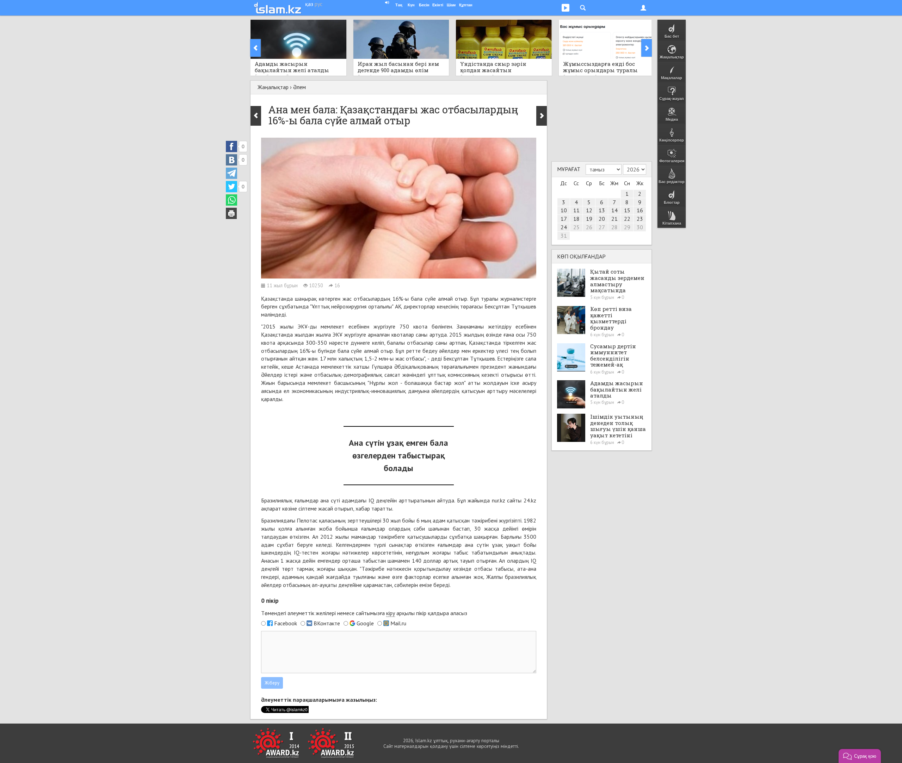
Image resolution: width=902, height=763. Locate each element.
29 (627, 227)
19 (589, 218)
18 (576, 218)
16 (640, 210)
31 (564, 235)
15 (627, 210)
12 (589, 210)
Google (365, 623)
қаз (309, 3)
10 (564, 210)
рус (318, 3)
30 (640, 227)
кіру (390, 613)
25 (576, 227)
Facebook (285, 623)
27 (602, 227)
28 (614, 227)
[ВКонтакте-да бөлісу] (231, 159)
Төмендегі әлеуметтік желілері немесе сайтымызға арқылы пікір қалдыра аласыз (364, 613)
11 (576, 210)
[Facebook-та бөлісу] (231, 146)
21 (614, 218)
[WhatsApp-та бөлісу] (231, 200)
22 (627, 218)
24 (564, 227)
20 (602, 218)
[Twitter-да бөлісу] (231, 186)
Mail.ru (398, 623)
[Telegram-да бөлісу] (231, 173)
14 (614, 210)
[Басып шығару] (231, 213)
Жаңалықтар (273, 86)
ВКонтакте (327, 623)
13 (602, 210)
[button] (860, 756)
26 (589, 227)
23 (640, 218)
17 (564, 218)
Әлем (299, 86)
